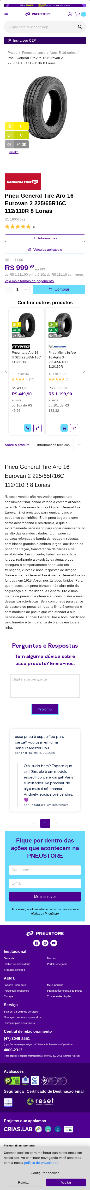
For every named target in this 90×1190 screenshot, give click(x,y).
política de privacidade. (41, 1163)
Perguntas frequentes (16, 990)
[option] (45, 107)
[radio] (7, 226)
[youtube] (53, 943)
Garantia (9, 958)
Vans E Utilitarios (63, 52)
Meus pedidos (55, 985)
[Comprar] (27, 428)
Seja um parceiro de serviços (21, 1011)
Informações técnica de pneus (64, 990)
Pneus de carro (33, 52)
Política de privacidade (17, 964)
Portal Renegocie (57, 964)
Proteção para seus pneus (19, 1023)
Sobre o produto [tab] (17, 445)
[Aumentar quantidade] (26, 289)
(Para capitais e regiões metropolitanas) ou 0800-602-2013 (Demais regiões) (42, 1056)
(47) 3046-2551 (17, 1039)
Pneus (12, 52)
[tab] (53, 444)
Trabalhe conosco (14, 969)
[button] (70, 14)
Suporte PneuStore (15, 985)
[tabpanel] (45, 546)
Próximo (45, 709)
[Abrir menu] (6, 13)
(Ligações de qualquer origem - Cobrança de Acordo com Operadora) (38, 1044)
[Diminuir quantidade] (8, 289)
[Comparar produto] (37, 428)
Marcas (51, 958)
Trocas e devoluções (59, 996)
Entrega (8, 996)
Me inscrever (45, 897)
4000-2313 (13, 1050)
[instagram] (45, 943)
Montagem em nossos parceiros (23, 1017)
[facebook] (36, 943)
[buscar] (80, 27)
